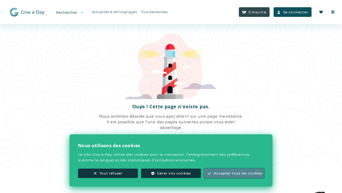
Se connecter (295, 12)
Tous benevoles (154, 12)
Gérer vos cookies (174, 173)
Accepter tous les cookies (238, 173)
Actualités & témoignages (114, 12)
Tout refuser (110, 173)
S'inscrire (257, 12)
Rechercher (66, 12)
